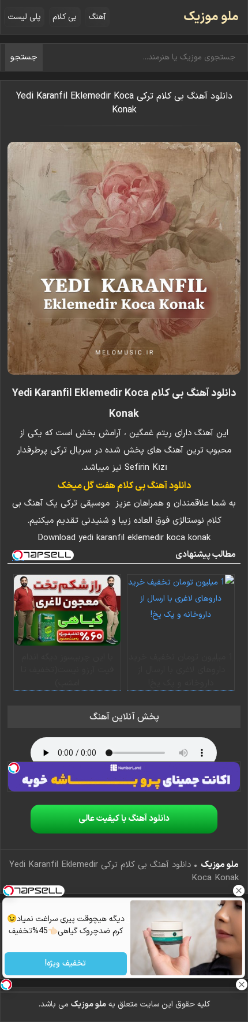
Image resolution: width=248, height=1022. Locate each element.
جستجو (23, 57)
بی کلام (64, 17)
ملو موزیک (211, 17)
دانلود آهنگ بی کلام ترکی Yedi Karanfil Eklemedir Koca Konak (124, 103)
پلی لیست (24, 17)
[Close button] (239, 890)
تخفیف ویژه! (66, 964)
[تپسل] (14, 768)
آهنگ (97, 17)
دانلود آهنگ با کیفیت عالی (124, 818)
